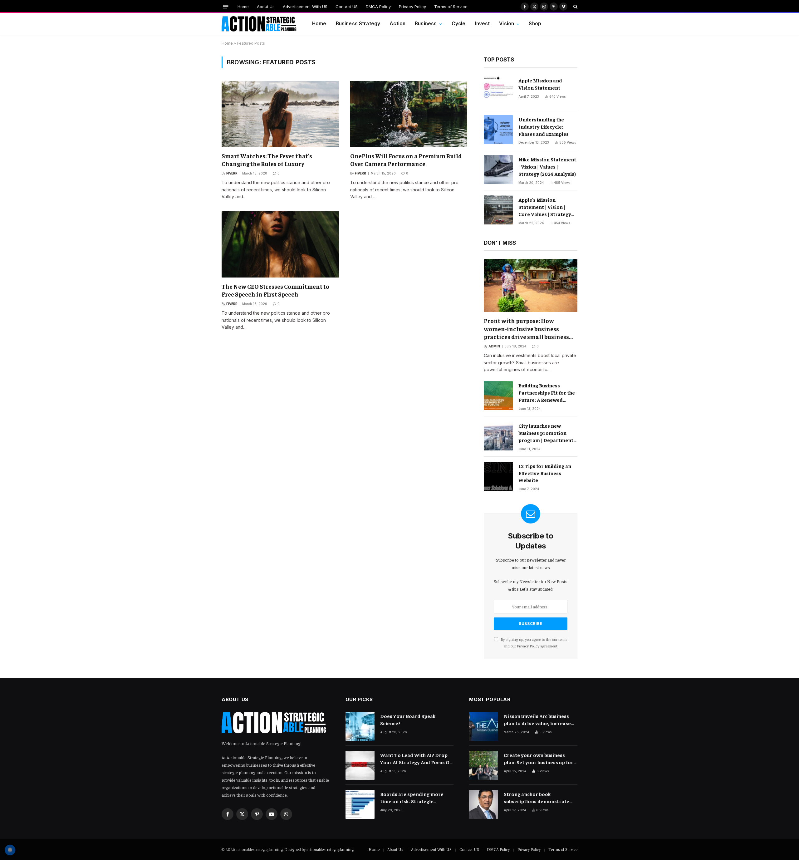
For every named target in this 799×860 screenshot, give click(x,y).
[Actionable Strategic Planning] (259, 24)
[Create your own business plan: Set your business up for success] (483, 765)
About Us (266, 6)
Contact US (347, 6)
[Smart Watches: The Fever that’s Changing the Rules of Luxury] (280, 114)
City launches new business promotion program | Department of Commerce (545, 433)
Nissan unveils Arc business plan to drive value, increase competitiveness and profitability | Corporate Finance (537, 720)
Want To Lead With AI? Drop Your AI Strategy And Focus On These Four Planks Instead (416, 759)
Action (397, 24)
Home (243, 6)
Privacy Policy (412, 6)
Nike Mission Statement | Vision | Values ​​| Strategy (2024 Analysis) (547, 166)
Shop (535, 24)
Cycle (459, 24)
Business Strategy (358, 24)
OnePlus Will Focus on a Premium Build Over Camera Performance (406, 160)
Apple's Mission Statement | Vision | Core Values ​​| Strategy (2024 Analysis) (544, 207)
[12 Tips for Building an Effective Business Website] (498, 476)
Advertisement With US (305, 6)
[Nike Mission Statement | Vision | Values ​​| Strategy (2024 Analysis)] (498, 169)
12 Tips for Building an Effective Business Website (544, 473)
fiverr (232, 173)
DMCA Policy (378, 6)
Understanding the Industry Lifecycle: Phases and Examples (543, 126)
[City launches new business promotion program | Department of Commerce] (498, 435)
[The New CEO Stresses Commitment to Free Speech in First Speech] (280, 244)
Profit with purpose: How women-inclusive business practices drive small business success (526, 329)
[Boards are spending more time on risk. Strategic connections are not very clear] (360, 804)
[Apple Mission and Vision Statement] (498, 90)
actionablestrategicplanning (330, 849)
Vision (506, 24)
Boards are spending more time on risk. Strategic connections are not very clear (416, 798)
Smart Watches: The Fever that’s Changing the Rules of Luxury (267, 160)
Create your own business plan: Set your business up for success (538, 759)
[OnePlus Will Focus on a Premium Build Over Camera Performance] (409, 114)
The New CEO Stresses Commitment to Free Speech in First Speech (275, 290)
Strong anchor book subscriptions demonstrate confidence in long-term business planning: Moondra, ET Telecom (538, 798)
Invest (482, 24)
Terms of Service (451, 6)
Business (426, 24)
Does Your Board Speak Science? (408, 719)
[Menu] (225, 6)
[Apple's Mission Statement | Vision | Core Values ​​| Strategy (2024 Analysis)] (498, 209)
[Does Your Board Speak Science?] (360, 726)
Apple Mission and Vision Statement (540, 84)
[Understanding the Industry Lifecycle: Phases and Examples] (498, 129)
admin (494, 346)
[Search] (574, 6)
